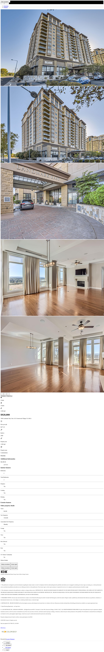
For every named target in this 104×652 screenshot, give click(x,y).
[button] (52, 47)
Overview (6, 6)
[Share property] (8, 394)
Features (6, 7)
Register (6, 3)
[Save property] (5, 394)
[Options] (2, 394)
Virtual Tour (9, 396)
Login (2, 3)
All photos (3, 396)
